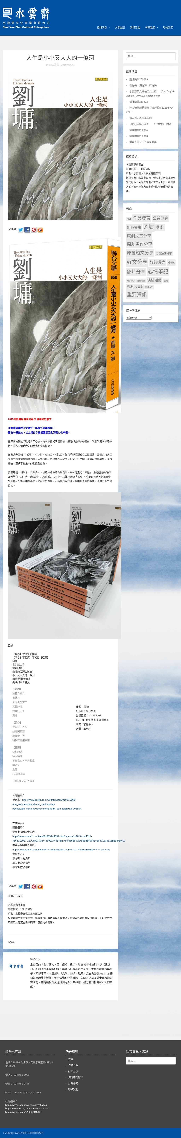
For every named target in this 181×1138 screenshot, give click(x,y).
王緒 (166, 281)
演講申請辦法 (75, 1077)
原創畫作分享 (139, 244)
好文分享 (137, 262)
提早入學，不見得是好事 (143, 142)
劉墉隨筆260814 (138, 130)
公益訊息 (160, 218)
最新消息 (102, 27)
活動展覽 (141, 281)
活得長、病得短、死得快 (143, 85)
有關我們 (150, 27)
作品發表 (141, 218)
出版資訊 (134, 228)
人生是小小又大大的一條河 (60, 58)
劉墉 (149, 227)
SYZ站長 (35, 959)
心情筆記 (158, 271)
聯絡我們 (168, 27)
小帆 (171, 263)
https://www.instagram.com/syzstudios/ (26, 1108)
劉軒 (160, 227)
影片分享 (136, 271)
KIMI (129, 219)
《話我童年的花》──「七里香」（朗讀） (151, 124)
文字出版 (120, 27)
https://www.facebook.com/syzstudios (26, 1104)
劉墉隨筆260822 (138, 101)
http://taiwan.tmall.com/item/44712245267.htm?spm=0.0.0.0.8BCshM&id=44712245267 (61, 849)
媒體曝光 (157, 262)
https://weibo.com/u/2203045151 (23, 1112)
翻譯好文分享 (135, 286)
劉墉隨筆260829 (138, 79)
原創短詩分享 (164, 253)
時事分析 (131, 281)
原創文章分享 (139, 236)
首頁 (70, 1059)
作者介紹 (73, 1065)
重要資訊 (137, 294)
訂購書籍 (73, 1083)
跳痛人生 (149, 287)
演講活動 (135, 27)
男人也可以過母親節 (140, 118)
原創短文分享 (140, 252)
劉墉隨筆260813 (138, 136)
